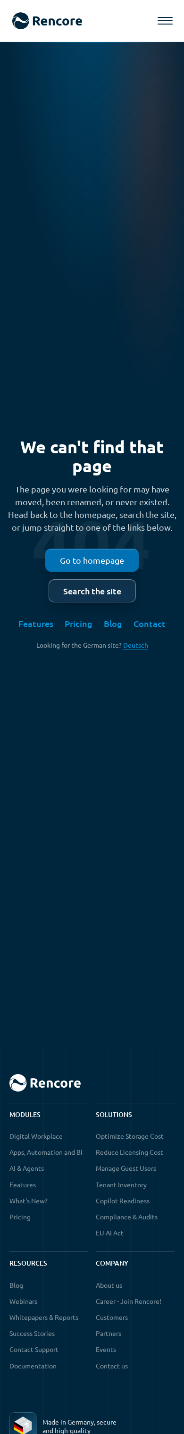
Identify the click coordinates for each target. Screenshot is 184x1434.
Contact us (112, 1365)
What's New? (28, 1200)
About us (109, 1285)
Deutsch (135, 645)
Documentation (33, 1365)
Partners (108, 1333)
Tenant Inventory (121, 1184)
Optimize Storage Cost (130, 1136)
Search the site (92, 590)
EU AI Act (110, 1232)
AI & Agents (26, 1168)
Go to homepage (92, 560)
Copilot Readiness (123, 1200)
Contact (150, 623)
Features (35, 623)
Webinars (23, 1301)
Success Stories (32, 1333)
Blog (113, 623)
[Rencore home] (47, 21)
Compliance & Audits (127, 1216)
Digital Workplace (36, 1136)
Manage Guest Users (126, 1168)
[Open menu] (165, 20)
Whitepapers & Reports (43, 1317)
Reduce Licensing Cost (129, 1152)
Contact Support (34, 1349)
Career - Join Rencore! (128, 1301)
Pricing (78, 623)
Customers (112, 1317)
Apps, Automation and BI (46, 1152)
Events (106, 1349)
